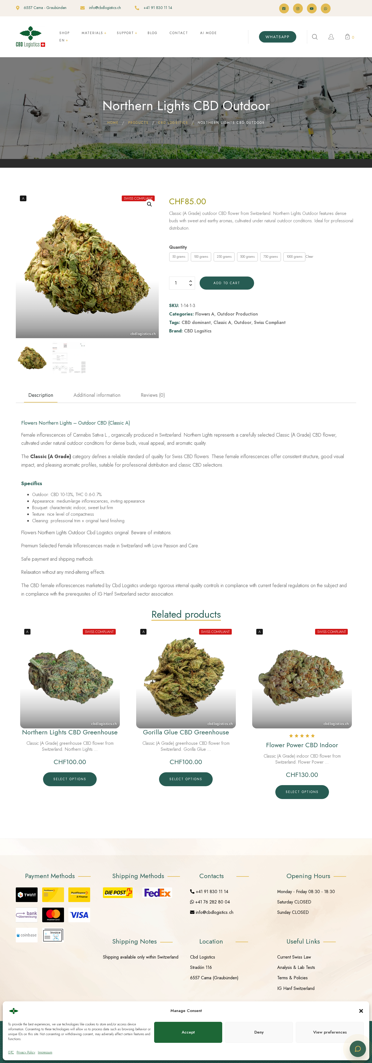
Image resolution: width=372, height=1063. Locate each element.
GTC (11, 1052)
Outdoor (242, 322)
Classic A (222, 322)
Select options (69, 779)
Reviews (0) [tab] (153, 395)
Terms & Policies (292, 978)
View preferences (330, 1032)
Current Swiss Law (294, 957)
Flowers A (204, 314)
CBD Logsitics (197, 331)
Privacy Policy (26, 1052)
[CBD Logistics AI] (358, 1049)
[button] (361, 1011)
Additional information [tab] (97, 395)
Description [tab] (40, 395)
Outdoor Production (237, 314)
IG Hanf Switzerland (296, 988)
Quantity (178, 247)
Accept (188, 1032)
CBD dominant (196, 322)
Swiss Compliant (270, 322)
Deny (259, 1032)
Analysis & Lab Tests (296, 967)
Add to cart (227, 283)
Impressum (45, 1052)
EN (62, 40)
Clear (309, 256)
